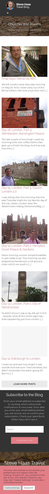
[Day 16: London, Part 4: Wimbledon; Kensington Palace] (25, 99)
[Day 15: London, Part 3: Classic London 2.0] (25, 157)
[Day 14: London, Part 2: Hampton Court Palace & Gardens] (25, 215)
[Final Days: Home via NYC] (25, 47)
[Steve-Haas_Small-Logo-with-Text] (18, 2)
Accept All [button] (28, 488)
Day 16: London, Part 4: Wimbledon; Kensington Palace (23, 131)
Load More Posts (24, 384)
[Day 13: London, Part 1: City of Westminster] (25, 272)
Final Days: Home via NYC (19, 78)
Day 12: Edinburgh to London (21, 358)
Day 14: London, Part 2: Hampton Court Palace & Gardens (23, 247)
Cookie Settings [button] (12, 488)
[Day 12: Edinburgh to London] (25, 341)
